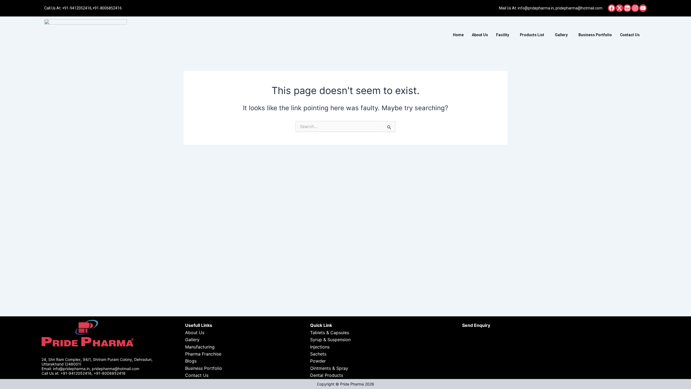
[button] (504, 35)
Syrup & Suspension (330, 339)
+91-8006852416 (107, 8)
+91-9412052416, (77, 8)
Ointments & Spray (329, 368)
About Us (480, 35)
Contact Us (630, 35)
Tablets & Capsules (329, 332)
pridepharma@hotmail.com (578, 8)
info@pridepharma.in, (536, 8)
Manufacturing (200, 347)
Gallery (561, 35)
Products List (532, 35)
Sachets (318, 354)
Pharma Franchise (203, 354)
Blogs (191, 361)
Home (458, 35)
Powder (318, 361)
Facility (502, 35)
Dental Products (326, 375)
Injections (320, 347)
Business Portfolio (595, 35)
